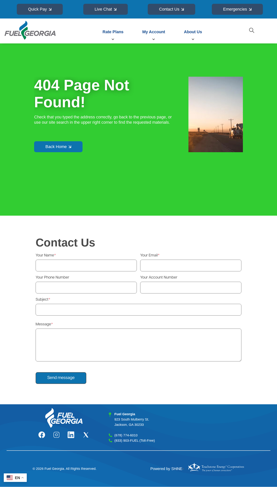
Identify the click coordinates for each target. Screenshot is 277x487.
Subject (42, 300)
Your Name (45, 255)
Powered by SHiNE (166, 469)
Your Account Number (158, 277)
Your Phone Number (52, 277)
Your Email (149, 255)
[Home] (30, 30)
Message (43, 324)
